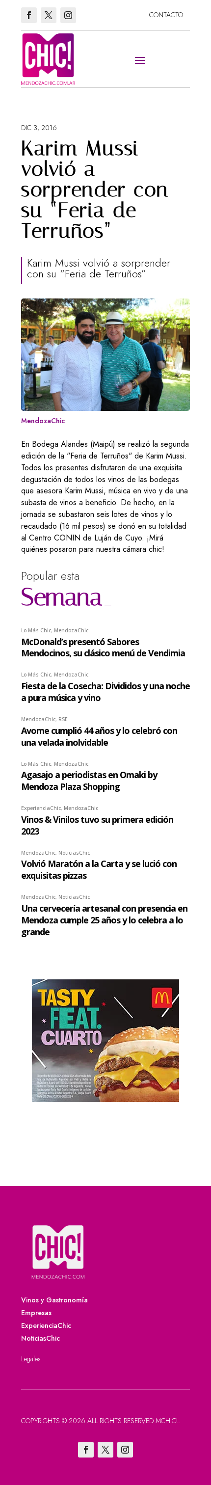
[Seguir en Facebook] (29, 15)
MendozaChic (43, 421)
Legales (31, 1359)
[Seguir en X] (48, 15)
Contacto (166, 15)
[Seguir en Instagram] (68, 15)
